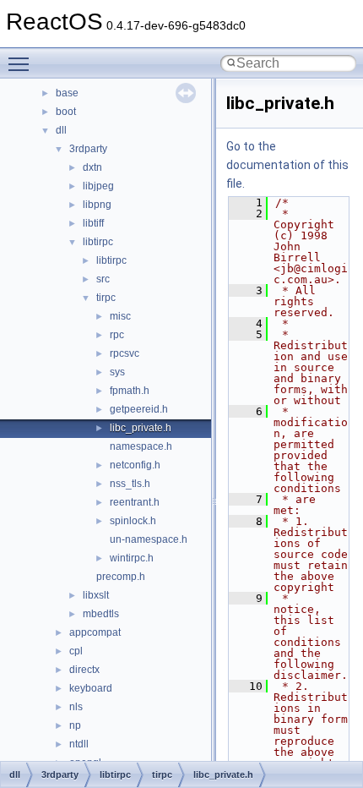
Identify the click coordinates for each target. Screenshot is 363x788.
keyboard (90, 688)
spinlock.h (133, 521)
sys (117, 372)
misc (120, 316)
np (75, 725)
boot (66, 112)
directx (84, 670)
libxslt (96, 595)
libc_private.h (140, 428)
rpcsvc (124, 353)
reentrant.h (135, 502)
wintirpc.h (132, 558)
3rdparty (88, 149)
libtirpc (98, 242)
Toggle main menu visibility (22, 63)
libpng (97, 205)
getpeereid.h (139, 409)
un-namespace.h (148, 539)
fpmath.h (129, 391)
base (67, 93)
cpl (76, 651)
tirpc (106, 298)
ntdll (79, 744)
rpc (117, 335)
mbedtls (101, 614)
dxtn (92, 167)
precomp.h (120, 577)
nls (76, 707)
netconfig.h (135, 465)
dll (61, 130)
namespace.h (141, 446)
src (103, 279)
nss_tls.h (130, 484)
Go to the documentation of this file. (287, 165)
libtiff (93, 223)
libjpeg (98, 186)
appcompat (95, 632)
